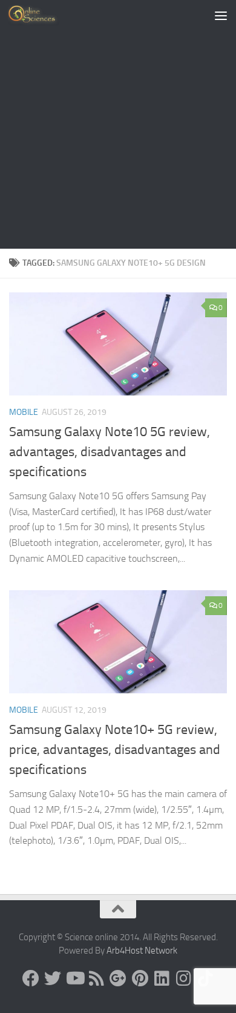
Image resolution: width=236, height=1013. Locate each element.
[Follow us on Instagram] (183, 978)
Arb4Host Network (142, 950)
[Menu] (221, 15)
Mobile (23, 412)
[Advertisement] (118, 124)
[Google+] (118, 978)
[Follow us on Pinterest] (139, 978)
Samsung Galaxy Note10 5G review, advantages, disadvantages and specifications (109, 452)
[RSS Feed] (96, 978)
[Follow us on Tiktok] (205, 978)
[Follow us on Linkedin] (161, 978)
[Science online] (30, 978)
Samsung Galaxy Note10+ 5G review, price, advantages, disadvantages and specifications (114, 750)
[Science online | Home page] (42, 15)
